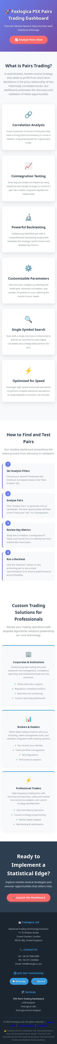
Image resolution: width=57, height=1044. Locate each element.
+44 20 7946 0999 (30, 956)
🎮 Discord (39, 981)
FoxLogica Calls (28, 1006)
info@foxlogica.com (32, 963)
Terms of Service (26, 1025)
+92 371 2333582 (30, 960)
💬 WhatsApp (19, 981)
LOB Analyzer (28, 1002)
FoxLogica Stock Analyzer (28, 1010)
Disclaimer (42, 1025)
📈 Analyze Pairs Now (28, 39)
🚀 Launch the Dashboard (28, 897)
